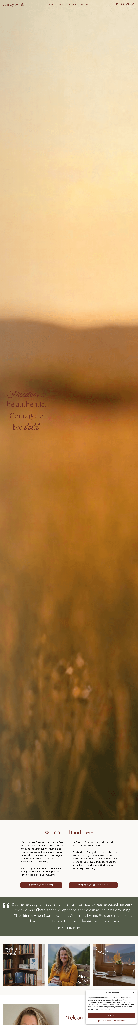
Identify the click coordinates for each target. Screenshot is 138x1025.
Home (51, 4)
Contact (85, 4)
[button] (134, 993)
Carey (83, 981)
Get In (101, 949)
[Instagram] (122, 4)
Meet (83, 977)
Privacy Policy (119, 1021)
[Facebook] (117, 4)
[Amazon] (127, 4)
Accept (111, 1015)
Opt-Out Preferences (105, 1021)
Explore (11, 949)
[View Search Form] (133, 4)
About (61, 4)
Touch (101, 953)
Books (72, 4)
